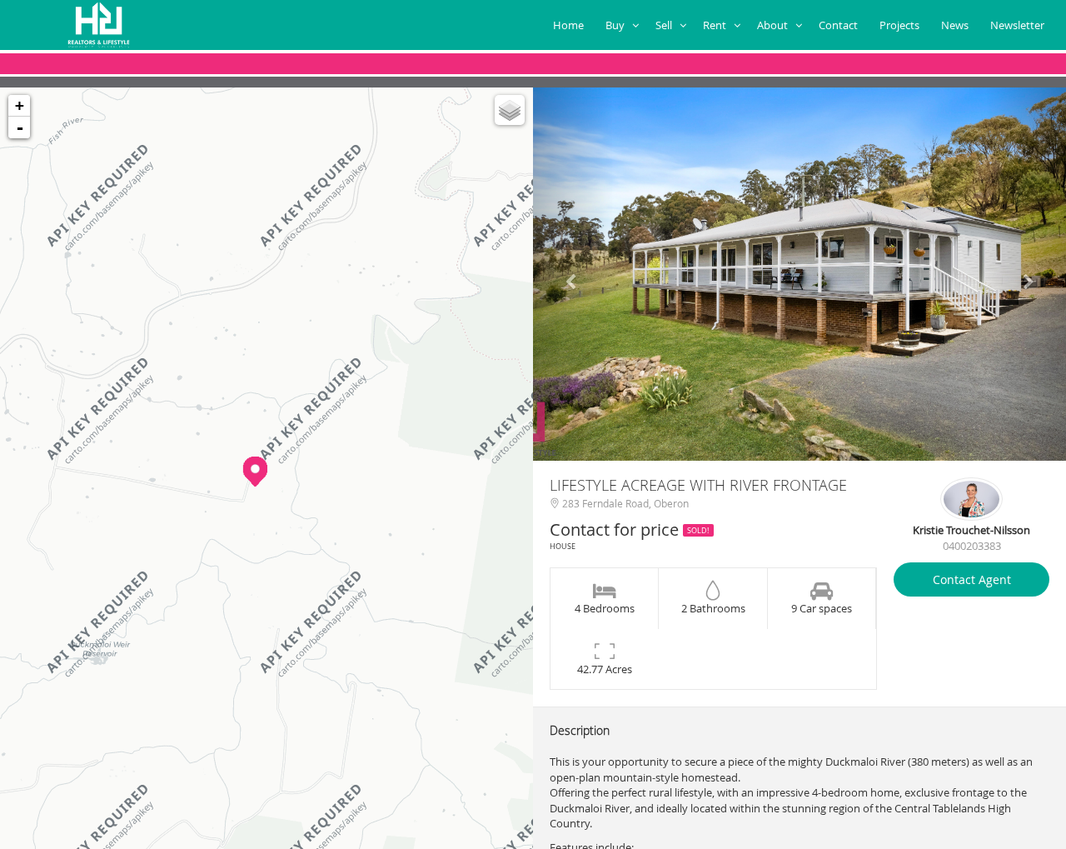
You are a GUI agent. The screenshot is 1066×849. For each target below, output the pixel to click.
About (776, 24)
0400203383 (972, 545)
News (957, 24)
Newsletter (1019, 24)
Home (571, 24)
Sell (667, 24)
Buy (618, 24)
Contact (841, 24)
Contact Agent (972, 579)
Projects (901, 24)
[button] (573, 274)
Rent (718, 24)
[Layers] (510, 110)
